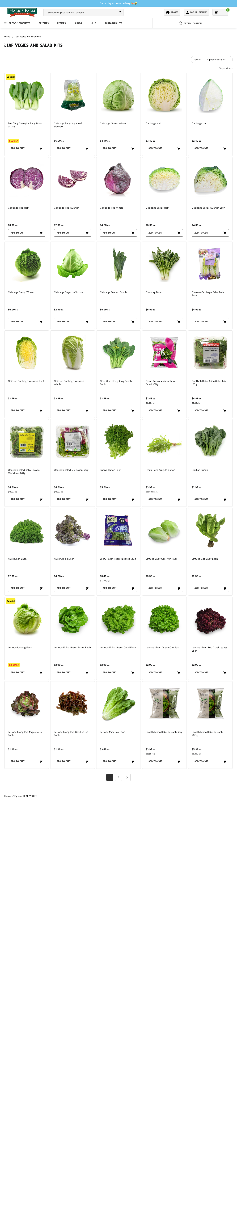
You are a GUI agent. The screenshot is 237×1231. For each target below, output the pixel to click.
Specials (44, 23)
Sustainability (113, 23)
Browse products (19, 23)
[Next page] (127, 777)
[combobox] (80, 12)
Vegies (17, 796)
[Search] (120, 12)
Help (93, 23)
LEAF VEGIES (30, 796)
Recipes (61, 23)
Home (7, 36)
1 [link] (109, 777)
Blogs (78, 23)
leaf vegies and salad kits (28, 36)
